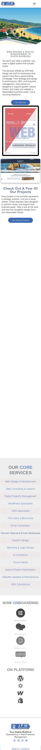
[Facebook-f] (14, 740)
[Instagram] (18, 740)
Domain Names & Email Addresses (20, 532)
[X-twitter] (22, 740)
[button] (34, 4)
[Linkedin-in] (26, 740)
